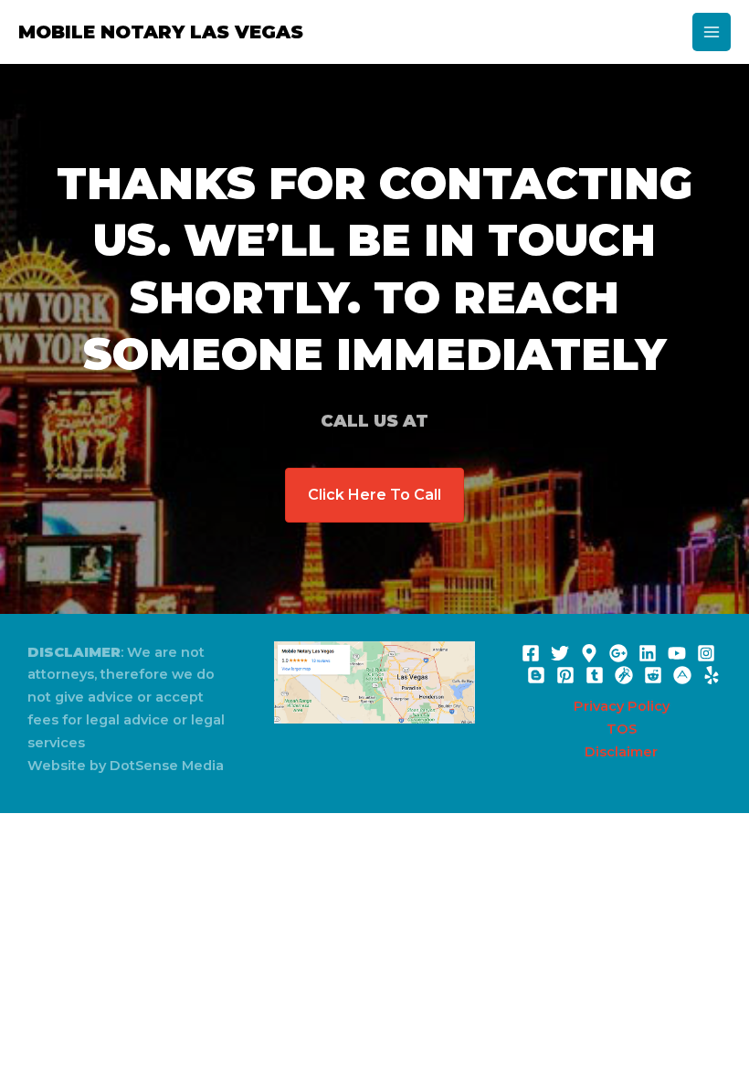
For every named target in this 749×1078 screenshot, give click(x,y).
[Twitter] (560, 653)
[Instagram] (706, 653)
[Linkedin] (647, 653)
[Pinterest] (565, 675)
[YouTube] (677, 653)
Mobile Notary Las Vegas (160, 32)
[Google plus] (618, 653)
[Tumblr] (594, 675)
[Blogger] (536, 675)
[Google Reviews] (589, 653)
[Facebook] (531, 653)
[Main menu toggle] (711, 32)
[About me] (682, 675)
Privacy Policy (622, 706)
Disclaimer (621, 752)
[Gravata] (624, 675)
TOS (622, 729)
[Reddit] (653, 675)
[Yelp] (711, 675)
